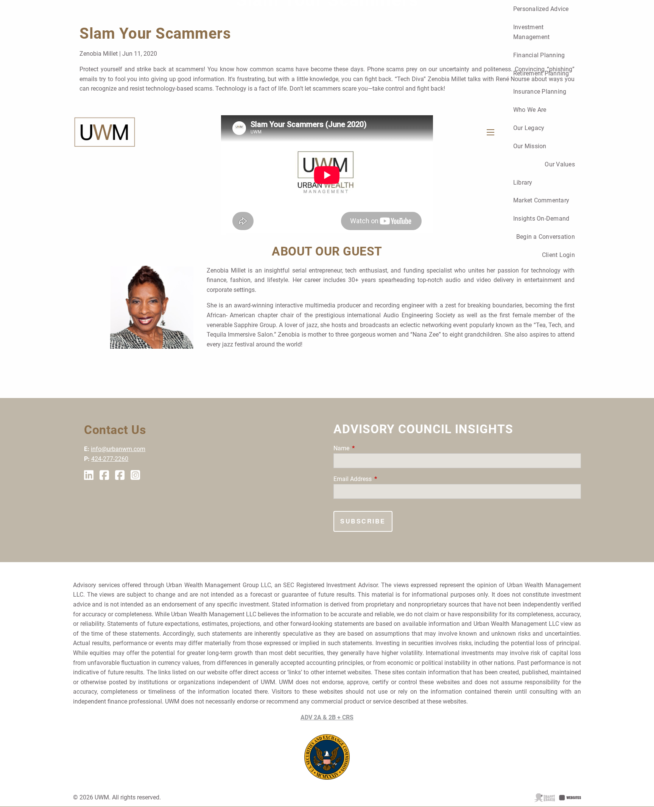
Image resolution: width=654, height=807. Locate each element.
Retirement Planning (541, 73)
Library (523, 182)
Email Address (380, 479)
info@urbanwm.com (118, 449)
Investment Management (531, 32)
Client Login (558, 255)
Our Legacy (529, 128)
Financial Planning (539, 55)
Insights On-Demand (541, 218)
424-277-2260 (109, 458)
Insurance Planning (540, 91)
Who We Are (530, 109)
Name (369, 448)
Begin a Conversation (545, 236)
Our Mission (530, 146)
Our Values (560, 164)
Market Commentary (541, 200)
